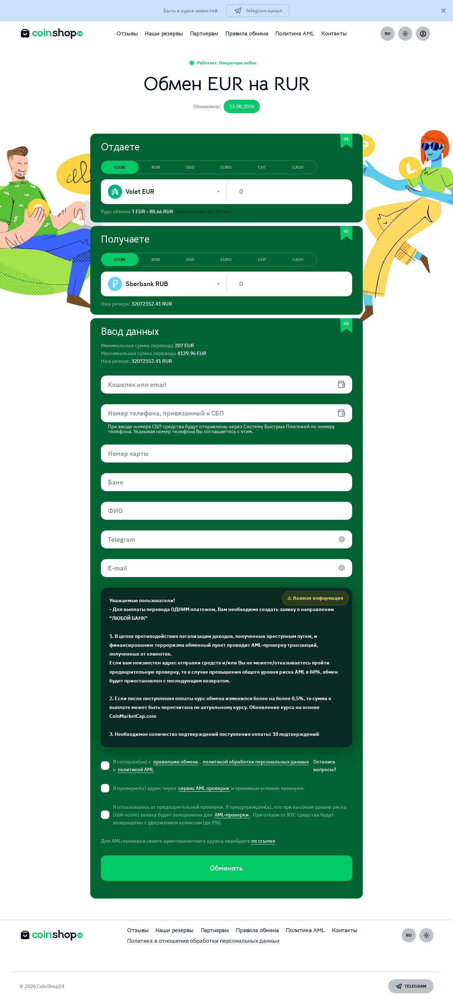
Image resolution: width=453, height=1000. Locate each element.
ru (387, 33)
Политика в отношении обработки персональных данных (203, 940)
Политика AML (294, 33)
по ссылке (263, 841)
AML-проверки (232, 815)
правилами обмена (175, 761)
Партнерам (204, 33)
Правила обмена (246, 33)
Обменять (226, 868)
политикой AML (136, 769)
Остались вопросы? (324, 765)
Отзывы (127, 33)
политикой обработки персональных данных (256, 761)
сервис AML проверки (204, 788)
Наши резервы (164, 33)
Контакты (334, 33)
